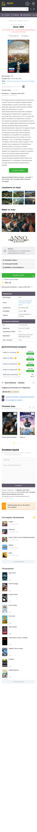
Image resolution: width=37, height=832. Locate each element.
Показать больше (18, 682)
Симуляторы (17, 81)
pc (10, 4)
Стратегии (19, 20)
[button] (14, 443)
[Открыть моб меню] (33, 3)
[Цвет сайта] (32, 9)
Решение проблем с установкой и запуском (20, 397)
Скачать (30, 354)
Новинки (16, 15)
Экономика (21, 383)
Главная (7, 15)
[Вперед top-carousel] (33, 407)
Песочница (24, 81)
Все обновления (18, 561)
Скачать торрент (19, 170)
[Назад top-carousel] (30, 407)
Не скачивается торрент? (14, 400)
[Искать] (26, 9)
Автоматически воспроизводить (12, 230)
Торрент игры (12, 20)
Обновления (27, 15)
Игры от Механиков (10, 383)
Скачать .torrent (18, 275)
